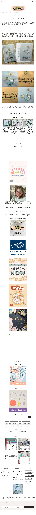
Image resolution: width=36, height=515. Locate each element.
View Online (16, 361)
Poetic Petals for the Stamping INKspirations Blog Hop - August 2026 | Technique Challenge (18, 474)
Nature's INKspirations (15, 511)
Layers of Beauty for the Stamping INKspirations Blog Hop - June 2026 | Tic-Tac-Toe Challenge (24, 460)
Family (17, 423)
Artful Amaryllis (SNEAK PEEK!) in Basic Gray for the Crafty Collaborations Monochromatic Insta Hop (14, 131)
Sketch (6, 426)
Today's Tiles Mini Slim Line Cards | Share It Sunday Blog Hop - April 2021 (24, 448)
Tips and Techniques (16, 426)
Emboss (14, 423)
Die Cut (6, 423)
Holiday (24, 423)
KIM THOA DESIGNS (8, 498)
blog (6, 34)
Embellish (10, 423)
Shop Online (20, 361)
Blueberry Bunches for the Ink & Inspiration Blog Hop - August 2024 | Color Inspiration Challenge (29, 131)
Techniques (10, 426)
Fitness (32, 481)
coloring (22, 426)
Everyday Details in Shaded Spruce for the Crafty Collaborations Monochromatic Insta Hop (6, 130)
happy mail (31, 486)
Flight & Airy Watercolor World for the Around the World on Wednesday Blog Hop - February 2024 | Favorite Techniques (22, 131)
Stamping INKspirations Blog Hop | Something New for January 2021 (11, 461)
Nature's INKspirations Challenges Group (30, 483)
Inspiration (28, 423)
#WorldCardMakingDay (29, 472)
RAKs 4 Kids (27, 486)
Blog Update (30, 478)
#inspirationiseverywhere (29, 475)
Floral (20, 423)
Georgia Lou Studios (27, 511)
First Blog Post (27, 481)
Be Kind (26, 478)
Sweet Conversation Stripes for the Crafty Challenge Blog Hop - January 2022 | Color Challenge (11, 447)
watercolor (27, 426)
